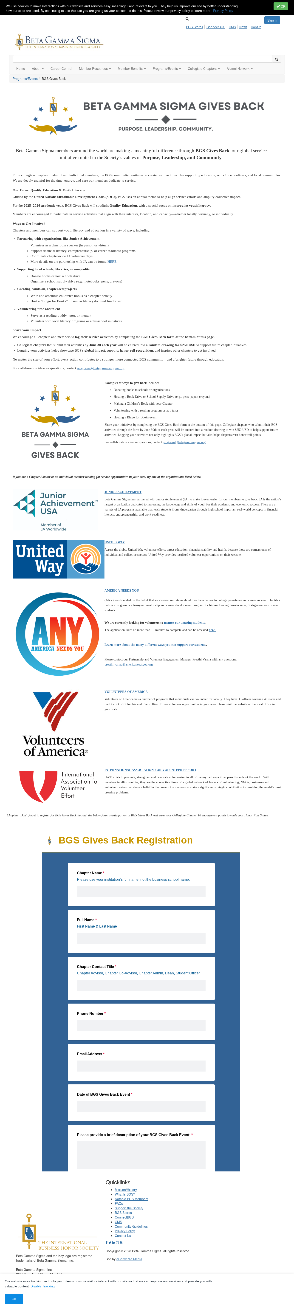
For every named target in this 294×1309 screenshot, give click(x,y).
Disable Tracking (43, 1286)
